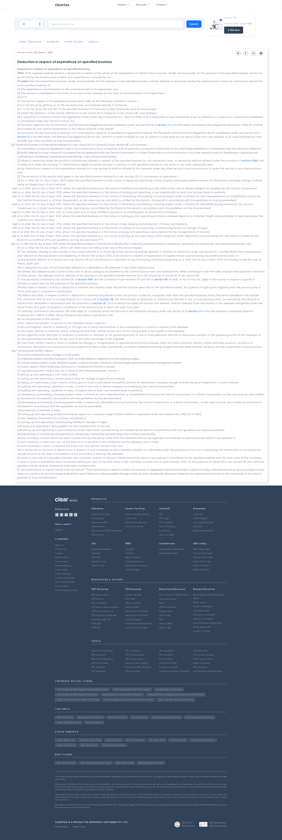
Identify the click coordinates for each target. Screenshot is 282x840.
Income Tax (130, 518)
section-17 (194, 311)
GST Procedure (98, 603)
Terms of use (79, 826)
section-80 (161, 279)
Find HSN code (200, 650)
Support (59, 530)
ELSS (161, 603)
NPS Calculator (132, 671)
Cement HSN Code (202, 553)
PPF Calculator (132, 650)
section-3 (163, 124)
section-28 (106, 299)
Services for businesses (136, 565)
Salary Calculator (201, 663)
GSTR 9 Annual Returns (102, 611)
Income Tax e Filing (100, 514)
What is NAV (165, 627)
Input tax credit (166, 535)
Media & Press (62, 557)
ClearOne (130, 553)
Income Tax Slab (133, 595)
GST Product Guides (65, 582)
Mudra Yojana (199, 602)
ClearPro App (97, 565)
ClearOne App (132, 569)
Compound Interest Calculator (174, 671)
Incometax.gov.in (133, 619)
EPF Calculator (200, 667)
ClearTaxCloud (98, 561)
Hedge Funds (165, 611)
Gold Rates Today (168, 663)
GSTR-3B (95, 627)
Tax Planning (97, 518)
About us (59, 545)
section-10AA (250, 160)
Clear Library (61, 569)
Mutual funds (97, 535)
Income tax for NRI (134, 526)
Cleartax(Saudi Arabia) (66, 590)
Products (122, 5)
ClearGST (197, 514)
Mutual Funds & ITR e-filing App (106, 530)
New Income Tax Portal (136, 615)
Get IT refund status (203, 659)
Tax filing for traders (168, 553)
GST (161, 514)
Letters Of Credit (201, 631)
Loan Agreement (201, 610)
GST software (165, 522)
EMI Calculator (98, 655)
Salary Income (132, 607)
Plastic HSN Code (201, 561)
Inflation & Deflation (202, 606)
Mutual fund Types (168, 599)
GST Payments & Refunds (103, 615)
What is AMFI (165, 623)
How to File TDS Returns (137, 611)
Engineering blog (63, 565)
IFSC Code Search (134, 659)
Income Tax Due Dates (136, 627)
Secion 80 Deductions (136, 522)
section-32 (99, 303)
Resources (141, 5)
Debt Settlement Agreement (207, 623)
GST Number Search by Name (207, 671)
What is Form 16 (133, 603)
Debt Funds (164, 615)
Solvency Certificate (203, 619)
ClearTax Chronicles (64, 578)
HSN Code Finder (201, 549)
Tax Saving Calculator (203, 655)
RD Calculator (166, 655)
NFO (161, 619)
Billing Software (132, 557)
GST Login (164, 518)
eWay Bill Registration (203, 530)
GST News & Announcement (105, 607)
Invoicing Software (134, 561)
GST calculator (98, 671)
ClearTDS (197, 526)
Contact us (60, 549)
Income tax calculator (102, 650)
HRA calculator (166, 650)
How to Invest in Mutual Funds (173, 595)
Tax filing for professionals (171, 549)
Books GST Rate (201, 569)
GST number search (135, 655)
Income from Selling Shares (138, 623)
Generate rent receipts (136, 663)
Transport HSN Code (203, 557)
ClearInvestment (99, 522)
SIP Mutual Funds (167, 607)
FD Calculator (165, 659)
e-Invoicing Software (203, 522)
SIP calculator (98, 667)
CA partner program (101, 549)
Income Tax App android (137, 514)
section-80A (85, 279)
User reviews (61, 561)
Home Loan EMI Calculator (138, 667)
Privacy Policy (61, 826)
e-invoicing (164, 530)
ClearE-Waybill (200, 518)
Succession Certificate (204, 615)
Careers (59, 553)
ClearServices (98, 526)
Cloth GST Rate (201, 565)
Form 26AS (130, 599)
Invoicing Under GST (101, 619)
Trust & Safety (62, 586)
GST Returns (97, 599)
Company (161, 5)
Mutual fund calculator (102, 659)
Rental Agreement (202, 627)
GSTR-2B (95, 623)
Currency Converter (168, 667)
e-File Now (234, 30)
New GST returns (167, 526)
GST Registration (99, 595)
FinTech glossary (63, 574)
